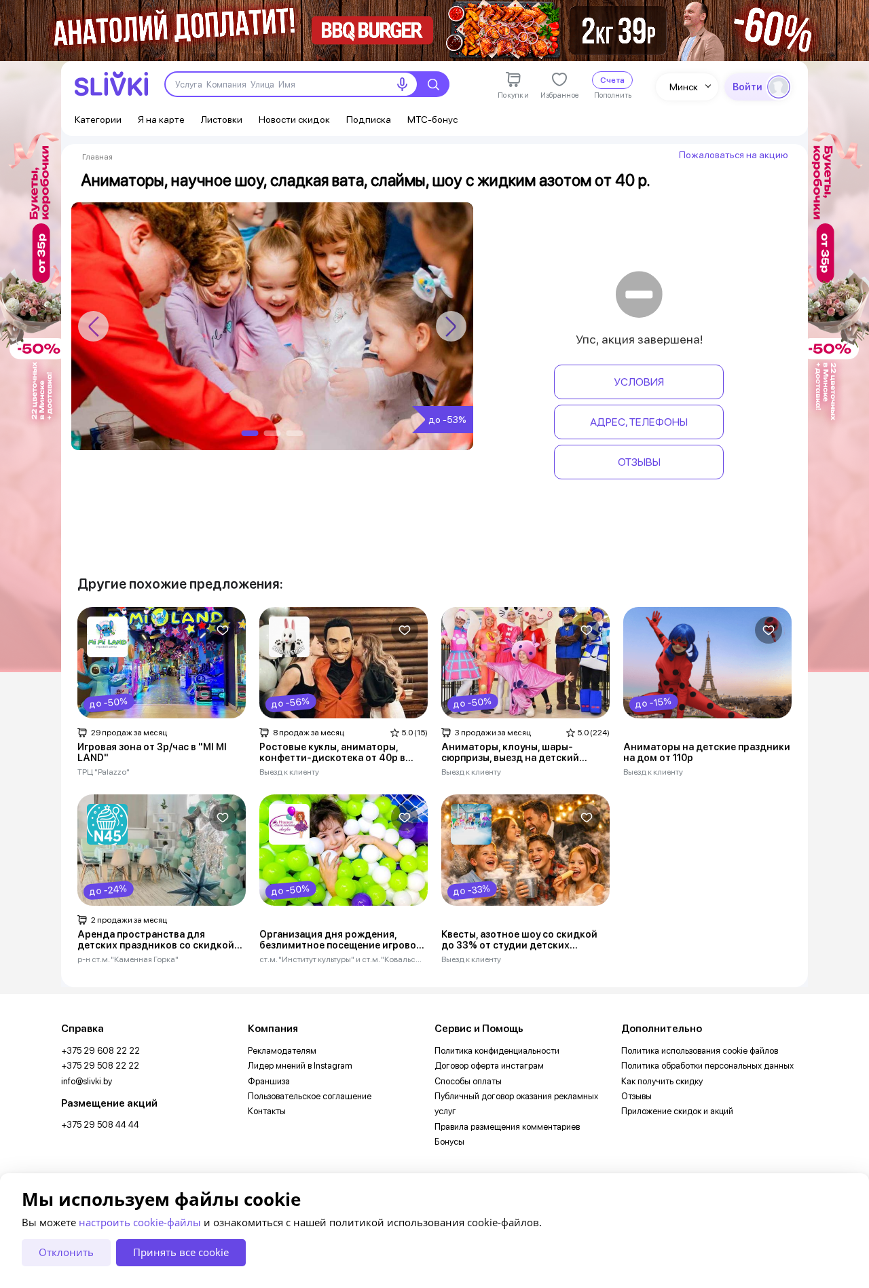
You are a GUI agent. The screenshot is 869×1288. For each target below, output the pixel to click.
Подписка (368, 119)
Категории (98, 119)
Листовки (221, 119)
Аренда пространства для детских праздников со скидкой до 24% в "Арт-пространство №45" (155, 940)
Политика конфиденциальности (496, 1051)
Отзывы (639, 462)
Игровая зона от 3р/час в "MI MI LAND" (152, 752)
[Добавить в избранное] (222, 630)
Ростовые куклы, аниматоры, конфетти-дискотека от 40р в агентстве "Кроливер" (332, 753)
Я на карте (161, 119)
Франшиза (269, 1081)
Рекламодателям (282, 1051)
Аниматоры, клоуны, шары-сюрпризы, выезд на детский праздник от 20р (510, 753)
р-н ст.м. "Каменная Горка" (128, 959)
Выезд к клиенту (289, 772)
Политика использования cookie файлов (699, 1051)
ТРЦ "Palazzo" (103, 772)
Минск (683, 86)
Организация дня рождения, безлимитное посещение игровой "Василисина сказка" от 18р (340, 940)
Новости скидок (294, 119)
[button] (451, 326)
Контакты (267, 1111)
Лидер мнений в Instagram (300, 1066)
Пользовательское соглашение (309, 1096)
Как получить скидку (662, 1081)
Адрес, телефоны (639, 422)
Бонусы (449, 1142)
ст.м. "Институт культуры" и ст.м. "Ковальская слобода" (340, 959)
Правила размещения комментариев (507, 1127)
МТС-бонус (432, 119)
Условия (639, 381)
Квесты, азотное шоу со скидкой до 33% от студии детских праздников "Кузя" (519, 940)
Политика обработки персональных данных (707, 1066)
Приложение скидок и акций (677, 1111)
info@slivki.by (86, 1081)
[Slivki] (111, 84)
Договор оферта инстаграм (489, 1066)
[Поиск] (433, 84)
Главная (97, 157)
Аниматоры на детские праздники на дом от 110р (706, 752)
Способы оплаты (468, 1081)
